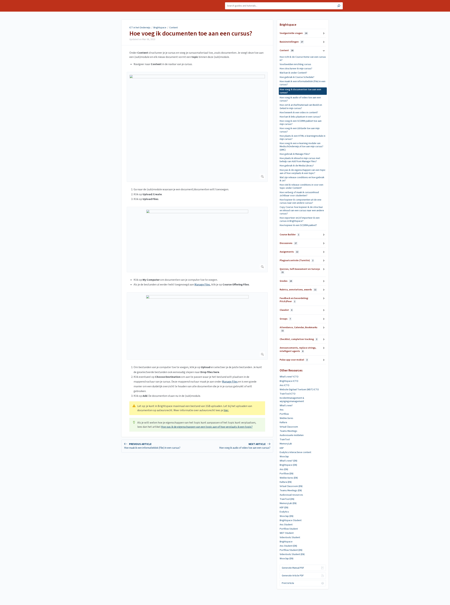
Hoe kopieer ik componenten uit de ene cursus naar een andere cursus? (300, 201)
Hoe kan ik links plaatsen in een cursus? (300, 117)
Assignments (289, 252)
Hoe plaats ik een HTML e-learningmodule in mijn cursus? (302, 137)
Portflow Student (289, 529)
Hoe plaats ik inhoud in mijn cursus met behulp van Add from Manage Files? (300, 160)
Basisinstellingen (291, 42)
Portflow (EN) (286, 473)
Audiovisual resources (291, 495)
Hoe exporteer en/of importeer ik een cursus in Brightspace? (300, 219)
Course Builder (289, 234)
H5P (282, 448)
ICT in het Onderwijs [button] (118, 2)
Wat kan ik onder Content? (293, 73)
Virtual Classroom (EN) (291, 486)
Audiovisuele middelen (292, 435)
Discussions (288, 243)
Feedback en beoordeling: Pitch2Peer (294, 300)
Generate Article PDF (293, 575)
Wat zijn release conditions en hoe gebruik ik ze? (302, 179)
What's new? (286, 405)
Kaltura (283, 422)
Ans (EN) (284, 469)
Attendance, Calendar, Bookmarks (298, 329)
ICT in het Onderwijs (139, 27)
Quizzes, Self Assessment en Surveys (300, 270)
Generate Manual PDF (293, 568)
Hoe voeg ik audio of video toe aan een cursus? (300, 99)
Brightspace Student (290, 520)
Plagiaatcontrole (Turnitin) (296, 260)
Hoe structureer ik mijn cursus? (296, 68)
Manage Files (202, 284)
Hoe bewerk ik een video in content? (299, 112)
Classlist (286, 310)
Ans (282, 410)
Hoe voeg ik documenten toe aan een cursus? (190, 33)
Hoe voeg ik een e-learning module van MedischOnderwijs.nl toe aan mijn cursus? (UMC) (301, 146)
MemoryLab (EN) (288, 503)
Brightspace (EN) (288, 465)
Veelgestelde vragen (293, 33)
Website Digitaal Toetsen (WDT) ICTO (299, 389)
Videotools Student (290, 537)
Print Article (288, 583)
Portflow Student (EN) (291, 550)
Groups (285, 319)
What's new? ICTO (289, 376)
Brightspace (159, 27)
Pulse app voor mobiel (293, 360)
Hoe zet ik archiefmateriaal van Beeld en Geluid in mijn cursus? (301, 106)
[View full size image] (197, 127)
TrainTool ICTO (287, 394)
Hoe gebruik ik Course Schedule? (297, 77)
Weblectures (286, 418)
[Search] (339, 6)
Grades (286, 281)
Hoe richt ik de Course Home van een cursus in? (303, 58)
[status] (197, 408)
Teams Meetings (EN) (291, 490)
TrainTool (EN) (287, 499)
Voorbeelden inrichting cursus (295, 64)
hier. (226, 410)
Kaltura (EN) (286, 482)
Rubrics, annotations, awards (298, 289)
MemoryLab (286, 443)
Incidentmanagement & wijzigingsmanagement (292, 399)
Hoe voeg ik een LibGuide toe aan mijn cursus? (300, 130)
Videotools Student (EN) (292, 554)
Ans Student (286, 524)
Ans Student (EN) (288, 546)
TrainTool (285, 439)
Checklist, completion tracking (298, 339)
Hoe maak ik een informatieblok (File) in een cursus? (302, 83)
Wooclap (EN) (286, 516)
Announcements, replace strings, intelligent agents (298, 349)
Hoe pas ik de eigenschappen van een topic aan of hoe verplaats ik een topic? (207, 427)
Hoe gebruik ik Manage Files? (295, 154)
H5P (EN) (284, 507)
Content (173, 27)
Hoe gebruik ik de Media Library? (297, 165)
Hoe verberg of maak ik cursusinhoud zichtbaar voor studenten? (299, 194)
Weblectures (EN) (289, 478)
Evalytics (284, 512)
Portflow (284, 414)
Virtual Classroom (289, 427)
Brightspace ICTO (289, 381)
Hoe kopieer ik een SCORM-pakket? (298, 225)
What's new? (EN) (288, 461)
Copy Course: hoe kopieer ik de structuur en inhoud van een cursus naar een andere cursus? (302, 210)
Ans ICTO (284, 385)
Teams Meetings (288, 431)
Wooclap (284, 456)
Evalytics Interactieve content (295, 452)
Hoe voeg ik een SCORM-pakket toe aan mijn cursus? (301, 122)
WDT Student (287, 533)
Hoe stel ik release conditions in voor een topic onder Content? (301, 186)
